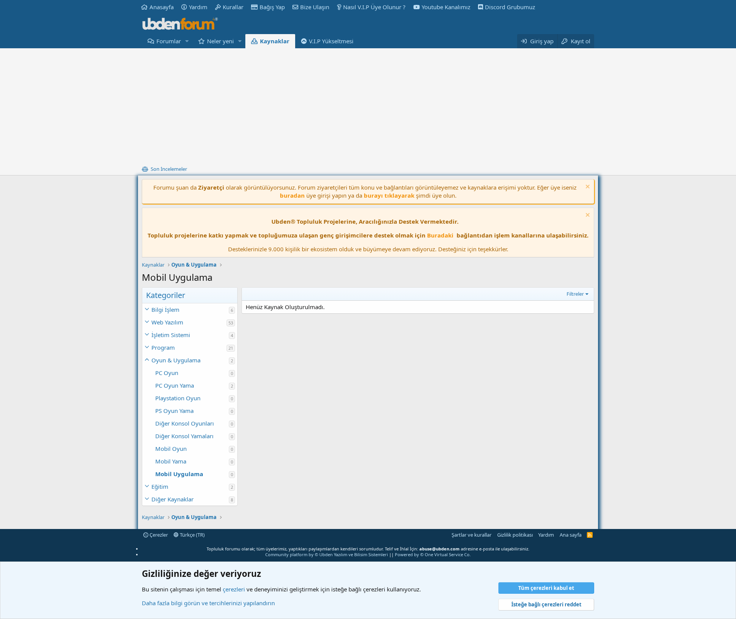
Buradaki (440, 235)
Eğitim (159, 486)
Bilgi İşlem (165, 309)
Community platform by (326, 554)
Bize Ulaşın (314, 7)
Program (163, 347)
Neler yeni (220, 41)
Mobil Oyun (171, 448)
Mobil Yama (170, 461)
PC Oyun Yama (174, 385)
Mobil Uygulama (179, 474)
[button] (187, 41)
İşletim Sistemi (170, 335)
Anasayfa (162, 7)
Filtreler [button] (575, 293)
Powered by (433, 554)
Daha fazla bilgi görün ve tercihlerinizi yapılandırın (208, 603)
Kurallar (233, 7)
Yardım (198, 7)
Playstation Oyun (177, 398)
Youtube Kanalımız (446, 7)
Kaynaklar (274, 41)
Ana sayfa (571, 534)
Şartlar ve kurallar (471, 534)
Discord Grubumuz (510, 7)
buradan (292, 195)
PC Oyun (166, 373)
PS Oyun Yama (174, 410)
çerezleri (234, 589)
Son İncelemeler (169, 168)
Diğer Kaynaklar (172, 499)
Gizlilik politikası (515, 534)
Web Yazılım (167, 322)
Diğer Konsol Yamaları (184, 436)
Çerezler (158, 534)
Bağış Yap (272, 7)
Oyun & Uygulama (175, 360)
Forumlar (168, 41)
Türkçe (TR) (192, 534)
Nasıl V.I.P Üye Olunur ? (374, 7)
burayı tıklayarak (389, 195)
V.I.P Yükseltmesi (331, 41)
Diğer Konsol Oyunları (184, 423)
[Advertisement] (368, 105)
